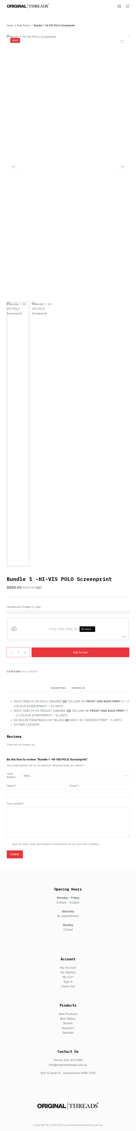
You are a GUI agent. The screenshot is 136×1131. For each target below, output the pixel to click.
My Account (68, 967)
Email (74, 785)
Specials (68, 1032)
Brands (68, 1023)
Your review (15, 803)
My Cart (68, 977)
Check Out (68, 986)
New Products (68, 1014)
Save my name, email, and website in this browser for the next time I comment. (56, 844)
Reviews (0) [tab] (78, 688)
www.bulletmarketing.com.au (85, 1125)
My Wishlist (68, 972)
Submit (14, 854)
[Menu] (127, 6)
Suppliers (68, 1028)
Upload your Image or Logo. (24, 606)
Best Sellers (68, 1018)
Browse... (87, 629)
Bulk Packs (30, 671)
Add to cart (80, 652)
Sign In (68, 981)
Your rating (11, 775)
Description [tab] (58, 688)
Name (11, 785)
